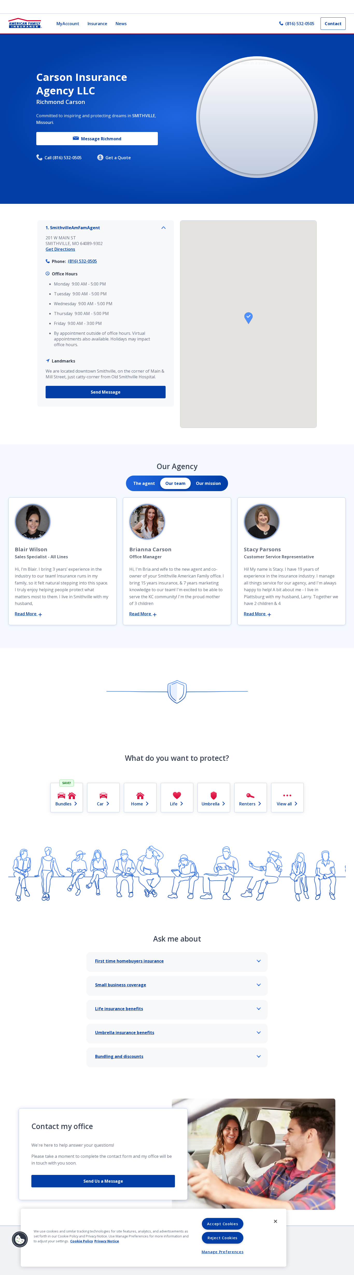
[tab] (144, 483)
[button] (248, 318)
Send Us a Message (103, 1181)
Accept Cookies (222, 1223)
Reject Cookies (222, 1237)
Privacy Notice (106, 1241)
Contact (333, 23)
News (121, 23)
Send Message (106, 392)
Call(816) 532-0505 (63, 158)
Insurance (97, 23)
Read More (26, 614)
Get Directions (60, 249)
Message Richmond (101, 139)
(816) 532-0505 (299, 23)
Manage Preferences (223, 1251)
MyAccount (67, 23)
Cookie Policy (81, 1241)
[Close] (275, 1221)
